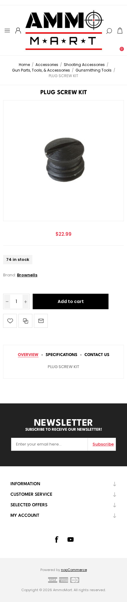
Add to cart (71, 301)
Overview (28, 355)
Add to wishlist (10, 321)
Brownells (27, 275)
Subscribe (103, 444)
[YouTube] (70, 539)
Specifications (61, 355)
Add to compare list (25, 321)
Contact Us (96, 355)
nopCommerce (74, 569)
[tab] (28, 355)
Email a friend (41, 321)
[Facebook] (56, 539)
